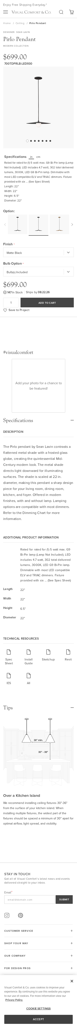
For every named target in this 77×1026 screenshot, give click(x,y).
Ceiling (20, 23)
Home (7, 23)
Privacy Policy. (14, 1000)
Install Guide (29, 661)
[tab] (38, 418)
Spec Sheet (9, 661)
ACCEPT (38, 1019)
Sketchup (48, 659)
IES (9, 683)
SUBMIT (64, 899)
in (31, 157)
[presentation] (5, 224)
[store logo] (31, 12)
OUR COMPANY (15, 955)
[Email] (38, 899)
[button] (27, 140)
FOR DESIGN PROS (17, 968)
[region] (38, 1000)
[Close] (72, 981)
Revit (68, 659)
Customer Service (18, 931)
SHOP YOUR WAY (16, 943)
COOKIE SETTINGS (38, 1008)
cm (38, 157)
